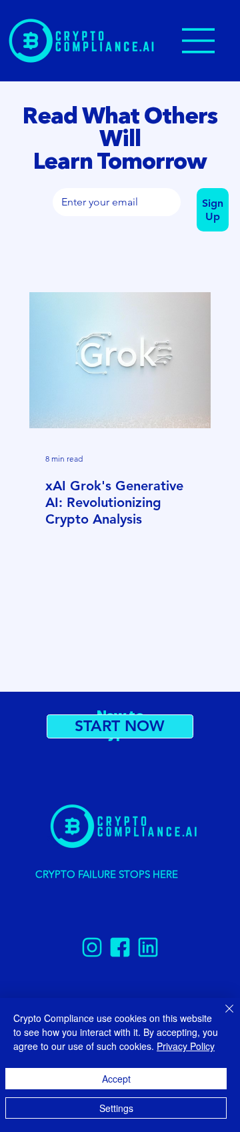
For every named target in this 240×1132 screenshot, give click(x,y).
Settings (116, 1108)
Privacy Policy (186, 1046)
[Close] (221, 1017)
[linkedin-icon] (148, 947)
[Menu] (198, 40)
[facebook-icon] (120, 947)
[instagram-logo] (92, 947)
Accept (116, 1078)
